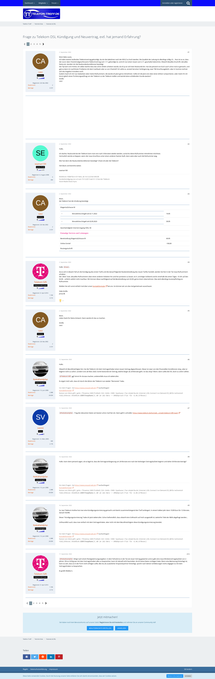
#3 (188, 194)
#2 (188, 144)
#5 (188, 311)
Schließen (188, 676)
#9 (188, 505)
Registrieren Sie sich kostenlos (111, 622)
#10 (188, 554)
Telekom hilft (66, 376)
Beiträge (30, 88)
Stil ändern (188, 669)
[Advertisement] (147, 12)
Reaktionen (31, 85)
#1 (188, 52)
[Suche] (188, 3)
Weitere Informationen (174, 676)
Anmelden (121, 628)
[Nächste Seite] (43, 44)
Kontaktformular (99, 286)
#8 (188, 457)
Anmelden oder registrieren (172, 3)
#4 (188, 262)
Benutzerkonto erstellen (100, 628)
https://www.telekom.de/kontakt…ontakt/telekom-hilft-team (155, 413)
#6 (188, 359)
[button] (26, 656)
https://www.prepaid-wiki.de (85, 388)
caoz (67, 267)
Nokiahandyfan (67, 413)
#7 (188, 408)
